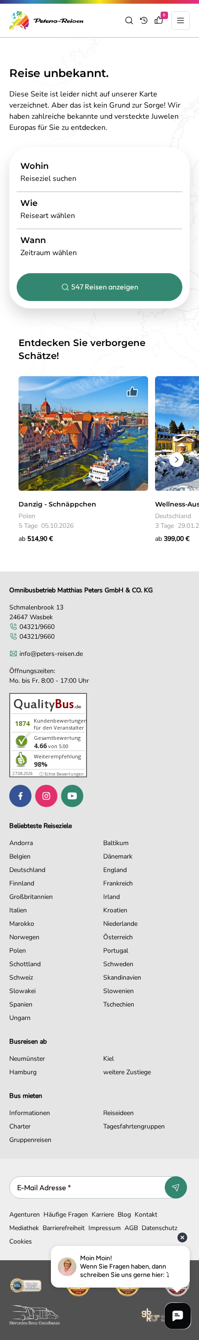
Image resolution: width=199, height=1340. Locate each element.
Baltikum (116, 843)
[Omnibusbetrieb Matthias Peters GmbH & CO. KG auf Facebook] (20, 796)
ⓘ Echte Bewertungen (61, 774)
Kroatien (115, 910)
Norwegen (24, 937)
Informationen (29, 1113)
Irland (111, 896)
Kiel (108, 1058)
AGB (131, 1228)
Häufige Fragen (66, 1214)
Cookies (20, 1241)
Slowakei (22, 991)
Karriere (103, 1214)
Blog (124, 1214)
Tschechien (118, 1004)
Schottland (25, 964)
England (115, 870)
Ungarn (20, 1017)
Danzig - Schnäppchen (57, 504)
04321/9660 (37, 626)
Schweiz (21, 977)
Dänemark (117, 856)
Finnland (21, 883)
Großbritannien (31, 896)
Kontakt (146, 1214)
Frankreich (118, 883)
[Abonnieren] (176, 1187)
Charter (20, 1126)
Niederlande (120, 923)
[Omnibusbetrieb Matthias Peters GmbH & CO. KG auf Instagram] (46, 796)
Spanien (20, 1004)
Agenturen (24, 1214)
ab (36, 538)
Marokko (21, 923)
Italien (18, 910)
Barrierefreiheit (64, 1228)
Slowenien (118, 991)
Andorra (21, 843)
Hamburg (23, 1072)
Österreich (118, 937)
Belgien (20, 856)
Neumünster (27, 1058)
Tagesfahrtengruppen (134, 1126)
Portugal (115, 950)
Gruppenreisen (30, 1139)
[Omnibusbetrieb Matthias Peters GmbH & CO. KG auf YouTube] (72, 796)
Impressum (104, 1228)
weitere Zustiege (127, 1072)
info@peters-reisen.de (51, 653)
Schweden (118, 964)
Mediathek (24, 1228)
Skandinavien (122, 977)
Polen (17, 950)
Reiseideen (118, 1113)
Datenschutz (159, 1228)
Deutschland (27, 870)
